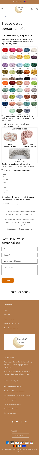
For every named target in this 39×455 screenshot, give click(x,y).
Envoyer (8, 280)
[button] (2, 9)
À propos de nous (10, 413)
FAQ (5, 310)
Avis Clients (8, 314)
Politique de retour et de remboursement (18, 395)
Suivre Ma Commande (11, 323)
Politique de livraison (11, 409)
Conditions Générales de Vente (14, 391)
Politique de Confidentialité (13, 386)
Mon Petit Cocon (11, 449)
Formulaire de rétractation (12, 404)
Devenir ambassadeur (11, 328)
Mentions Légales (10, 400)
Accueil (4, 16)
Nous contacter (9, 319)
